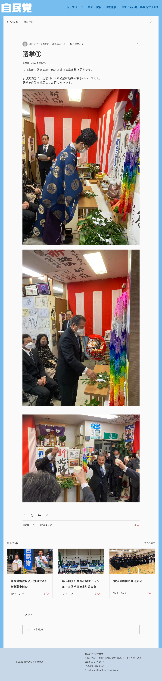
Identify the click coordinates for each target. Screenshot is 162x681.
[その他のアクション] (138, 44)
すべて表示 (149, 543)
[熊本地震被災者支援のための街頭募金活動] (30, 561)
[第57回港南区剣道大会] (132, 561)
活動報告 (28, 22)
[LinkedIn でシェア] (39, 515)
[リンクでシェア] (47, 515)
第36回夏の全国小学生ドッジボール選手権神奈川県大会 (80, 584)
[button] (151, 22)
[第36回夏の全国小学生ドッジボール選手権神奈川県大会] (81, 561)
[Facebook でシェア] (23, 515)
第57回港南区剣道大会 (127, 581)
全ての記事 (12, 22)
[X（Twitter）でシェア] (31, 515)
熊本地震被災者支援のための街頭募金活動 (29, 584)
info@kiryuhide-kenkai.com (105, 670)
